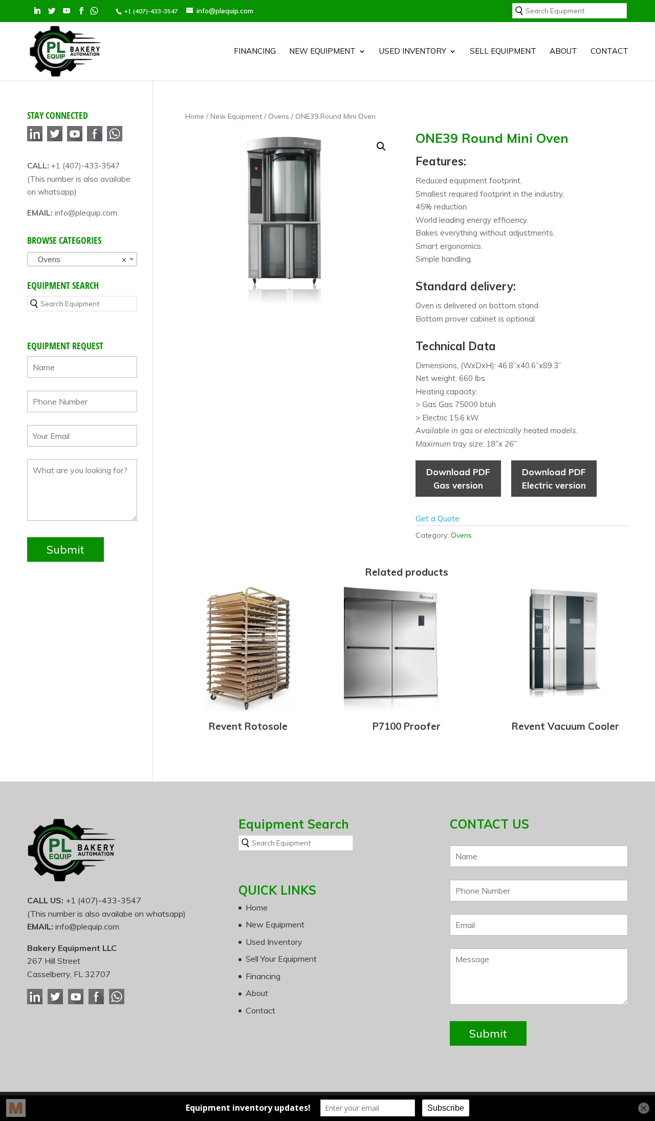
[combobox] (82, 259)
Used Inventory (412, 52)
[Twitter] (54, 139)
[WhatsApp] (114, 139)
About (563, 52)
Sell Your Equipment (281, 959)
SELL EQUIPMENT (503, 52)
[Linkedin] (34, 139)
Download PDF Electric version (554, 479)
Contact (609, 52)
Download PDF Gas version (458, 479)
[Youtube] (74, 139)
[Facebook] (94, 139)
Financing (255, 52)
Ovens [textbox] (79, 259)
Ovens (278, 116)
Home (194, 116)
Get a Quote (438, 518)
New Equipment (322, 52)
